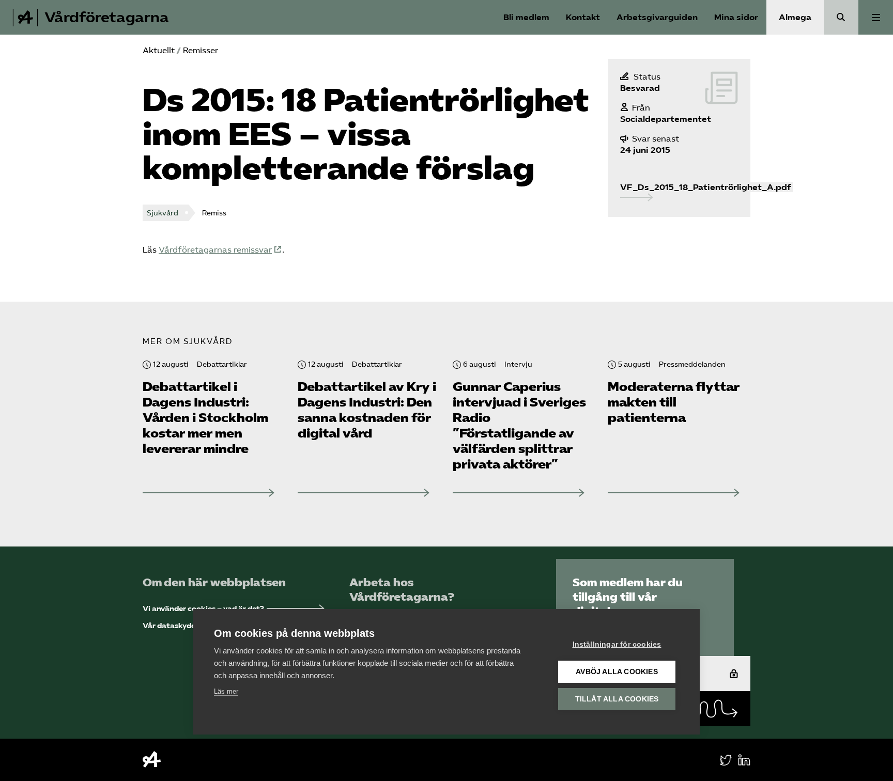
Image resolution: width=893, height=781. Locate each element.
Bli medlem (526, 17)
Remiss (214, 213)
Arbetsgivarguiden (657, 17)
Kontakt (583, 17)
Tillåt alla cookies (617, 699)
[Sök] (841, 17)
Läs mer (226, 691)
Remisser (200, 50)
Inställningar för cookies (617, 644)
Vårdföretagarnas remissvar (215, 250)
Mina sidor (736, 17)
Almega (795, 17)
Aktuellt (159, 50)
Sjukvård (162, 213)
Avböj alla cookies (617, 672)
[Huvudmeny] (875, 17)
